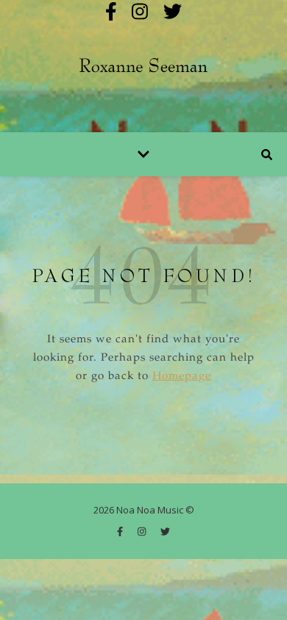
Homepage (181, 376)
